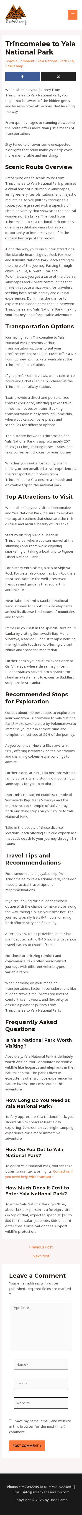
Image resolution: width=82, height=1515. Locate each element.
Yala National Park (52, 61)
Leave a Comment (19, 61)
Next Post (41, 1256)
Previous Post (41, 1247)
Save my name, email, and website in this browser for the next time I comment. (40, 1426)
